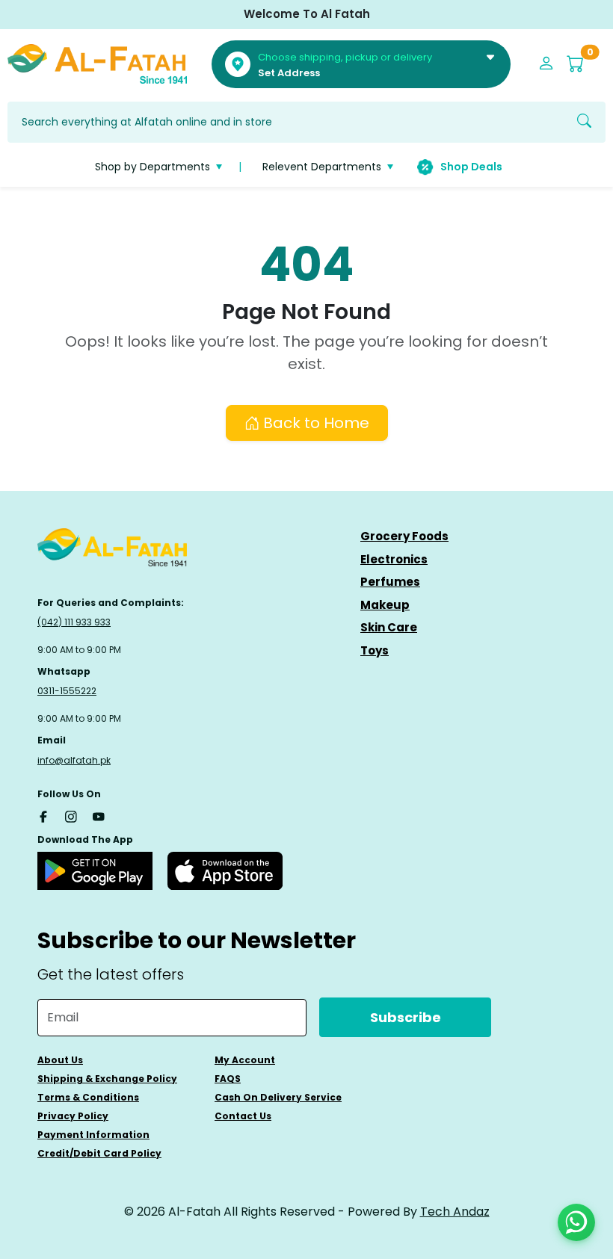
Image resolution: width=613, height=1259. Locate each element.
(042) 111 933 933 (74, 622)
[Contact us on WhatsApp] (576, 1222)
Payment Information (93, 1134)
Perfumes (390, 582)
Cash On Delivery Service (278, 1097)
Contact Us (243, 1116)
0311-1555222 (66, 690)
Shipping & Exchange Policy (107, 1078)
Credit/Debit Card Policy (99, 1153)
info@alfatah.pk (74, 760)
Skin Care (388, 627)
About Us (60, 1060)
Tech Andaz (455, 1211)
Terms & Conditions (88, 1097)
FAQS (228, 1078)
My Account (245, 1060)
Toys (374, 650)
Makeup (385, 605)
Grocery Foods (404, 536)
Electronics (394, 559)
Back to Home (314, 422)
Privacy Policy (72, 1116)
